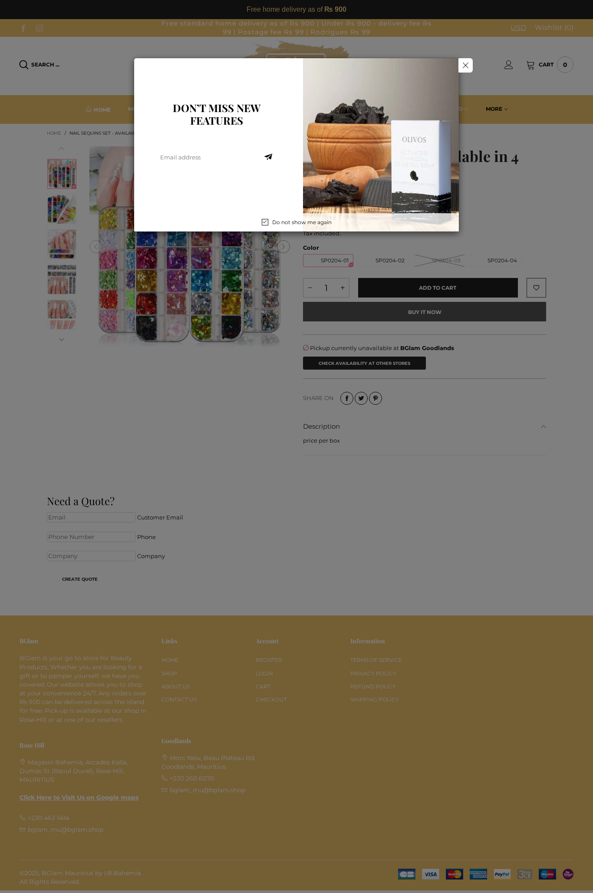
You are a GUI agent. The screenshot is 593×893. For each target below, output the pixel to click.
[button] (268, 157)
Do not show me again (302, 222)
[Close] (465, 65)
